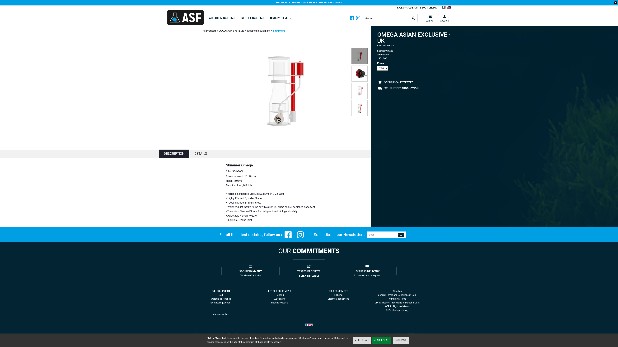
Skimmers (279, 30)
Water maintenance (221, 299)
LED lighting (280, 299)
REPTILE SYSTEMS (252, 18)
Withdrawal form (397, 299)
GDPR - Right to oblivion (397, 306)
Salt (221, 295)
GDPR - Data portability (397, 310)
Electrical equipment (258, 30)
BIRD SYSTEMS (279, 18)
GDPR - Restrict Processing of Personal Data (397, 302)
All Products (209, 30)
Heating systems (279, 302)
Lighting (280, 295)
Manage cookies (221, 314)
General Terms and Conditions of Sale (397, 295)
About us (397, 291)
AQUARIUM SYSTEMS (222, 18)
